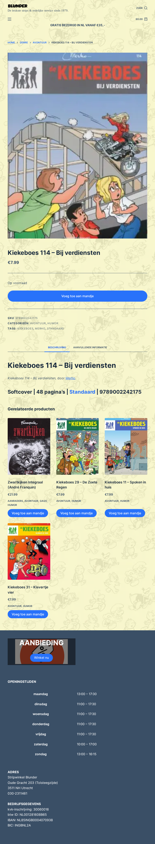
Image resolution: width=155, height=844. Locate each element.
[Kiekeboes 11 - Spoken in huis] (126, 446)
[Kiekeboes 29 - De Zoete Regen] (77, 446)
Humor (52, 323)
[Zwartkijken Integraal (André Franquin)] (29, 446)
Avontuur (38, 323)
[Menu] (9, 19)
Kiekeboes (25, 328)
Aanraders (15, 500)
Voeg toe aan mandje (77, 296)
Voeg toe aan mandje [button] (28, 513)
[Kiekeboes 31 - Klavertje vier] (29, 551)
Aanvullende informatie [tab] (90, 347)
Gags (43, 500)
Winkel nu (41, 658)
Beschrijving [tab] (57, 347)
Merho (40, 328)
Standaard (55, 328)
